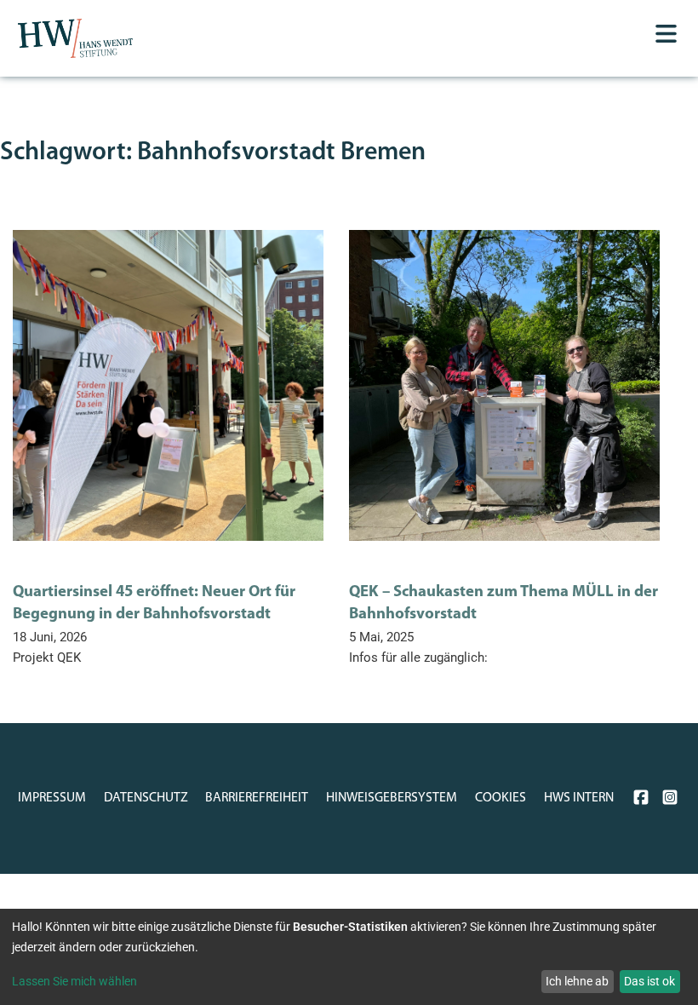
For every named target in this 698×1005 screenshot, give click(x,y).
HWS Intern (579, 798)
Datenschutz (146, 798)
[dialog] (349, 957)
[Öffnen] (666, 34)
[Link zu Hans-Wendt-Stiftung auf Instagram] (670, 797)
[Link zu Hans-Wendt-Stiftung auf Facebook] (641, 797)
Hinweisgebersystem (391, 798)
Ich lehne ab (577, 981)
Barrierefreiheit (256, 798)
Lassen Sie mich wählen (74, 981)
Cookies (500, 798)
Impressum (52, 798)
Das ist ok (649, 981)
